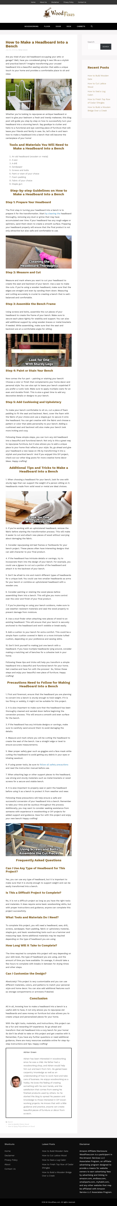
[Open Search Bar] (91, 26)
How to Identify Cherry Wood (18, 1124)
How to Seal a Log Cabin (54, 1160)
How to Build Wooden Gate (55, 1151)
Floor (47, 26)
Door (58, 26)
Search (91, 42)
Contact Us (82, 2)
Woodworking (31, 26)
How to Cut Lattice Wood (54, 1155)
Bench (10, 1122)
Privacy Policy (68, 2)
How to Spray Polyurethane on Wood (21, 1126)
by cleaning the (53, 213)
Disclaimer (55, 2)
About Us (43, 2)
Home (33, 2)
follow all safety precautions (54, 764)
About (7, 1164)
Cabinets (81, 26)
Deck (69, 26)
